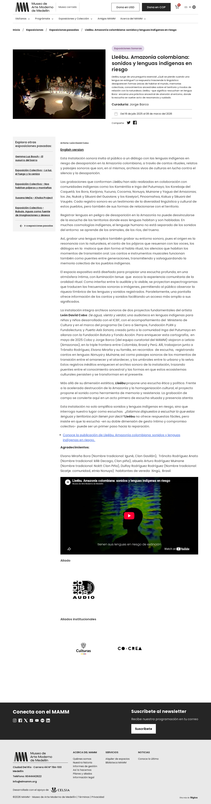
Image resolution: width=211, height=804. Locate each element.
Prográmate (42, 18)
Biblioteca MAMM (116, 762)
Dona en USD (125, 7)
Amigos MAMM (106, 18)
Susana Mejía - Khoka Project (34, 197)
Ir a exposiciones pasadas (38, 225)
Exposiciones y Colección (74, 18)
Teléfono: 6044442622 (27, 776)
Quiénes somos (82, 759)
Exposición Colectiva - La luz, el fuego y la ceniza (33, 172)
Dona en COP (156, 7)
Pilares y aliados (82, 773)
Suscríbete (143, 729)
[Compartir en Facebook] (135, 123)
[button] (187, 7)
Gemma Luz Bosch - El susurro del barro (29, 158)
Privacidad (97, 797)
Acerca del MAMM (131, 18)
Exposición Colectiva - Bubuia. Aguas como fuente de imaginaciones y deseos (32, 211)
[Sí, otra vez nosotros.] (189, 797)
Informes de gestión (85, 766)
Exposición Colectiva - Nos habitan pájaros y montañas (33, 185)
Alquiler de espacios (118, 759)
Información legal (83, 777)
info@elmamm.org (25, 781)
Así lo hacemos (82, 770)
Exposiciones (34, 30)
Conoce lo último (148, 759)
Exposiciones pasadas (64, 30)
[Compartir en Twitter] (129, 123)
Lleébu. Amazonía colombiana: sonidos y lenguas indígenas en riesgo (131, 30)
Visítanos (20, 18)
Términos (83, 797)
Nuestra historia (82, 762)
